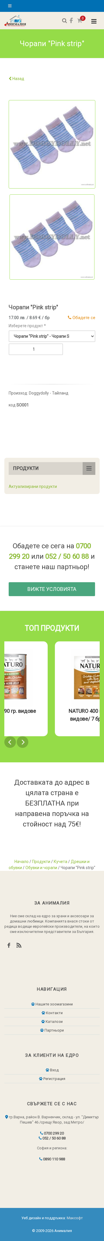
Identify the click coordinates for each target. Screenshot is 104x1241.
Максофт (75, 1218)
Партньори (54, 1030)
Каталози (54, 1021)
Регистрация (53, 1079)
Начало (21, 861)
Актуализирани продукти (33, 486)
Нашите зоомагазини (54, 1004)
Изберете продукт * (27, 325)
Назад (18, 78)
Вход (54, 1070)
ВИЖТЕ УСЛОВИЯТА (51, 589)
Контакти (54, 1013)
